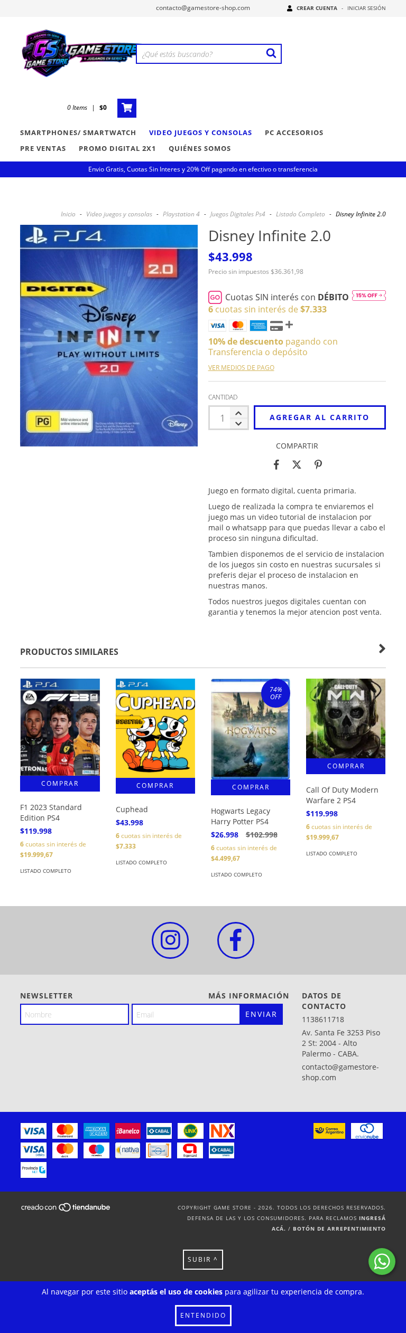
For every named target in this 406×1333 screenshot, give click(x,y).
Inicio (68, 214)
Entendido (203, 1315)
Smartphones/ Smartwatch (78, 132)
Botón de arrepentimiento (339, 1228)
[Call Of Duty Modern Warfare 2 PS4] (345, 718)
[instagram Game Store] (170, 940)
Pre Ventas (43, 148)
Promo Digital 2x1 (117, 148)
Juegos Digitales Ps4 (237, 214)
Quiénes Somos (200, 148)
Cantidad (222, 397)
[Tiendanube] (66, 1210)
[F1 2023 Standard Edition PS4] (59, 727)
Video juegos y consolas (119, 214)
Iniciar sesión (366, 8)
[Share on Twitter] (297, 464)
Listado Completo (300, 214)
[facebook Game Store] (235, 940)
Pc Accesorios (294, 132)
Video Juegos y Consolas (200, 132)
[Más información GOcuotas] (369, 297)
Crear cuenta (317, 8)
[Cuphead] (155, 728)
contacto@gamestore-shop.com (203, 7)
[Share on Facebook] (276, 464)
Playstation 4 (181, 214)
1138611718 (323, 1019)
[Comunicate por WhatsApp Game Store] (381, 1261)
